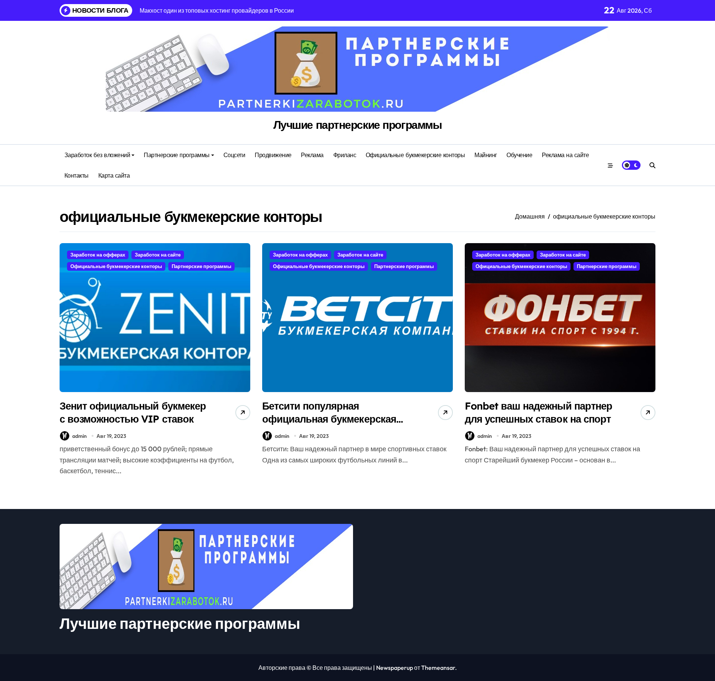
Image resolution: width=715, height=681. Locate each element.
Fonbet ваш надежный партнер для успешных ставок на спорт (538, 412)
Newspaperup (394, 667)
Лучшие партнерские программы (357, 125)
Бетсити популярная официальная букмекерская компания (329, 419)
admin (79, 436)
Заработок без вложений (97, 155)
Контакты (76, 175)
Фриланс (344, 155)
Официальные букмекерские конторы (415, 155)
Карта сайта (114, 175)
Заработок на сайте (158, 255)
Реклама (312, 155)
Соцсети (234, 155)
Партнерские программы (177, 155)
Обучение (519, 155)
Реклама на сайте (565, 155)
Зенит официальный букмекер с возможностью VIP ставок (133, 412)
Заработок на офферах (97, 255)
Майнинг (485, 155)
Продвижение (273, 155)
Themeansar (438, 667)
